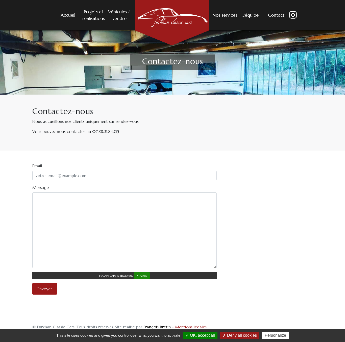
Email (37, 165)
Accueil (68, 15)
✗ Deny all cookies (240, 335)
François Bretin (157, 326)
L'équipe (250, 15)
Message (40, 187)
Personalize (275, 335)
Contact (276, 15)
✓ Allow (141, 275)
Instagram (289, 15)
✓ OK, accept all (200, 335)
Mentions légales (191, 326)
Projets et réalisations (93, 15)
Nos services (224, 15)
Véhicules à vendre (119, 15)
